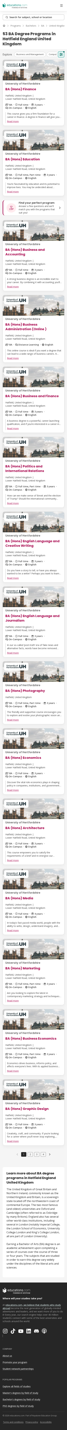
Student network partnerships (18, 1368)
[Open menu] (61, 5)
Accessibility (46, 1422)
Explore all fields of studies (17, 1386)
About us (7, 1355)
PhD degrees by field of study (18, 1406)
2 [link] (30, 1154)
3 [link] (36, 1154)
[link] (49, 1154)
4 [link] (43, 1154)
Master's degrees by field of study (20, 1392)
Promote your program (15, 1362)
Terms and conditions (13, 1422)
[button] (30, 54)
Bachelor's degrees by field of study (21, 1399)
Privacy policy (32, 1422)
